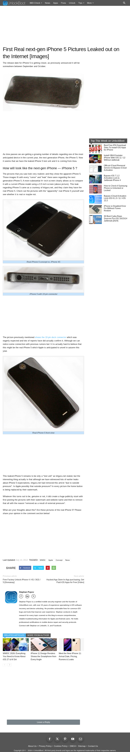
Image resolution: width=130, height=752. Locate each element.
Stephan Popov (26, 591)
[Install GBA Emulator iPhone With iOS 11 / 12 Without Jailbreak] (95, 158)
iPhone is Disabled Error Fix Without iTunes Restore (115, 208)
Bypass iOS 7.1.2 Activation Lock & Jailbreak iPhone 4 (112, 178)
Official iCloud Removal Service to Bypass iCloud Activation (115, 167)
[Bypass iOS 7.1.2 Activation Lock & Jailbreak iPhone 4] (95, 179)
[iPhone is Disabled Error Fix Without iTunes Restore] (95, 209)
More (89, 2)
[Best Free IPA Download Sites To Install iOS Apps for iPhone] (95, 148)
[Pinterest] (65, 739)
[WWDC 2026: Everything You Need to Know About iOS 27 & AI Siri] (16, 644)
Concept (59, 560)
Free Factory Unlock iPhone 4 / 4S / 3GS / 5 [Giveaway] (21, 581)
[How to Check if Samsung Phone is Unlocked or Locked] (95, 189)
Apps (55, 2)
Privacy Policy (45, 746)
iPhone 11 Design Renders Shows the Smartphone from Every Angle (43, 656)
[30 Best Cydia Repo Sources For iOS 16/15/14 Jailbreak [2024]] (95, 219)
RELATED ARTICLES (14, 635)
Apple (50, 560)
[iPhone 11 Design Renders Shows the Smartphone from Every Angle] (44, 644)
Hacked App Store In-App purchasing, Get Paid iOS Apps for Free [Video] (65, 581)
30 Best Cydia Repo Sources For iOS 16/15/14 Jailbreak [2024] (115, 218)
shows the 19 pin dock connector (50, 337)
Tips (80, 2)
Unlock (72, 2)
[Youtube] (73, 739)
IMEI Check (35, 2)
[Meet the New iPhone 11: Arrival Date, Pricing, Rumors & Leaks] (72, 644)
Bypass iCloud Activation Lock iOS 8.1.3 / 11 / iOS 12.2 (115, 198)
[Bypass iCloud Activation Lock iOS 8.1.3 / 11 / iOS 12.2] (95, 199)
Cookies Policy (60, 746)
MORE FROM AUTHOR (38, 635)
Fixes (63, 2)
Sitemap (82, 746)
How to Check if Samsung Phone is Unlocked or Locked (115, 188)
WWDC (43, 560)
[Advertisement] (65, 26)
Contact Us (93, 746)
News (47, 2)
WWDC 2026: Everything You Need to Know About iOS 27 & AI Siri (14, 656)
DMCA (73, 746)
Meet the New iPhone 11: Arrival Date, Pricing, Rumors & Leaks (70, 656)
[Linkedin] (28, 597)
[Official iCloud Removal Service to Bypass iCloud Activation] (95, 168)
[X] (34, 597)
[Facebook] (22, 597)
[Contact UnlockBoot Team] (80, 739)
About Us (32, 746)
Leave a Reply (43, 722)
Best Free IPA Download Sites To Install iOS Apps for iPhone (115, 147)
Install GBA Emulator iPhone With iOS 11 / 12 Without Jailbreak (114, 157)
